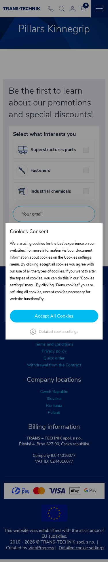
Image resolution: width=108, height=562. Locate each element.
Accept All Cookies (54, 316)
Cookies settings (77, 257)
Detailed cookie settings (58, 331)
